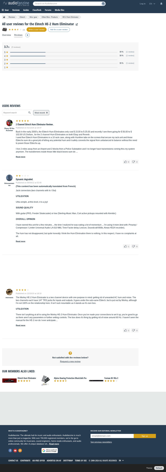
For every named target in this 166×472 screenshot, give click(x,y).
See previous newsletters (101, 442)
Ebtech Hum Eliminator (27, 378)
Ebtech (22, 17)
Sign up (145, 436)
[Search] (103, 3)
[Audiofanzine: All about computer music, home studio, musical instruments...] (16, 3)
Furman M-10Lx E (111, 378)
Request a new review (70, 361)
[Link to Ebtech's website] (76, 24)
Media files (59, 9)
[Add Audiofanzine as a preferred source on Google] (50, 450)
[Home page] (4, 17)
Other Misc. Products (50, 17)
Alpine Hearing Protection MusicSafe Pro (70, 378)
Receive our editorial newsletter (106, 431)
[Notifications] (161, 3)
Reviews (16, 9)
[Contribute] (27, 35)
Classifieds (37, 9)
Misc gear (33, 17)
